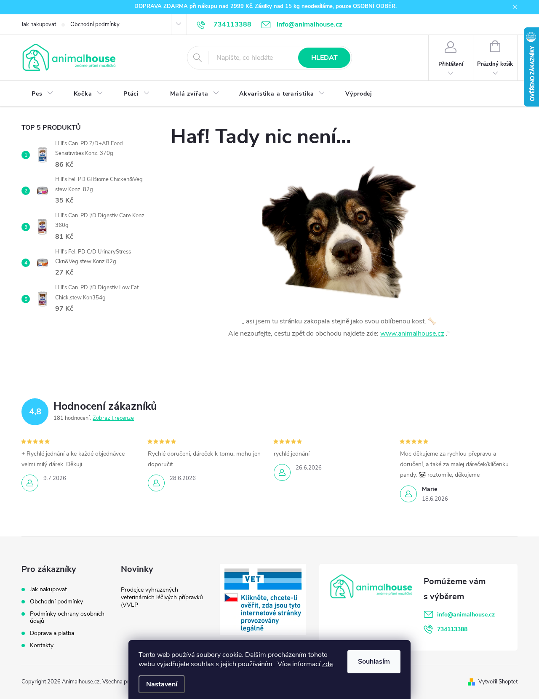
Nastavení (161, 684)
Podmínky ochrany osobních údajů (67, 617)
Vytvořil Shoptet (498, 682)
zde (327, 664)
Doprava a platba (52, 633)
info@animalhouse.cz (466, 615)
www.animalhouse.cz (412, 333)
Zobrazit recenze (113, 418)
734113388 (452, 629)
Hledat (324, 57)
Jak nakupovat (38, 24)
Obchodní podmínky (95, 24)
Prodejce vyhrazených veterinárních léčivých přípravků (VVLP (162, 597)
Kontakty (41, 645)
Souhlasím (374, 661)
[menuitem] (42, 94)
